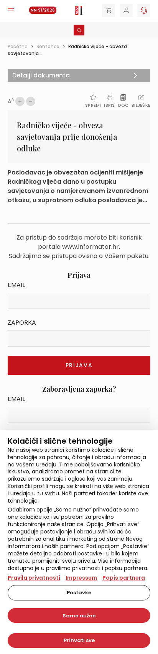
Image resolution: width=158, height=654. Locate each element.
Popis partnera (123, 578)
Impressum (81, 578)
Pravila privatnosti (34, 578)
